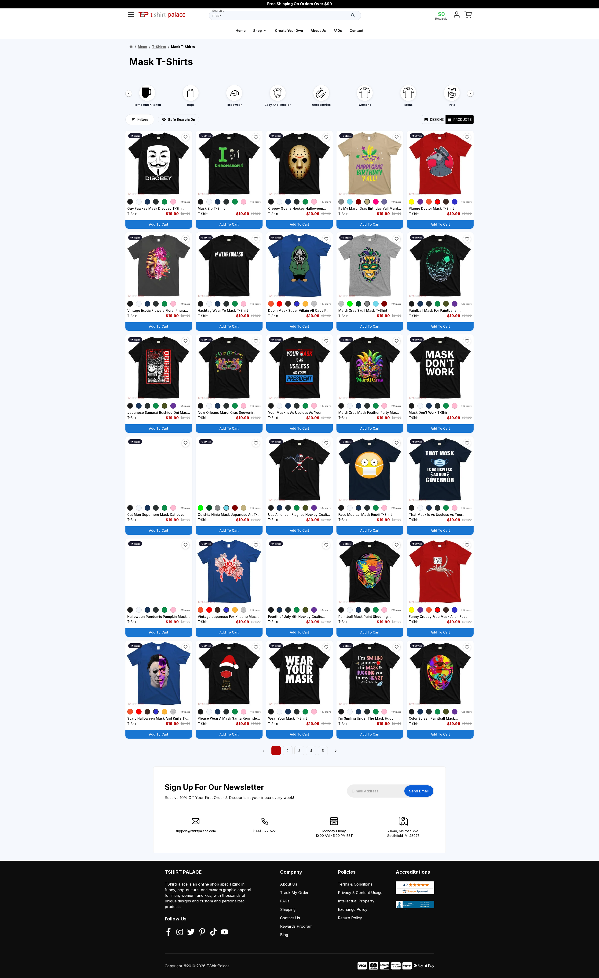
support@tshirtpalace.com (195, 831)
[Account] (456, 15)
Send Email (419, 791)
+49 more (184, 201)
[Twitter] (191, 932)
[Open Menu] (131, 15)
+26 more (466, 303)
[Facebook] (168, 932)
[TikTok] (213, 932)
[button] (186, 137)
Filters (142, 119)
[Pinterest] (202, 932)
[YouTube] (224, 932)
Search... (218, 10)
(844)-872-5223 (265, 831)
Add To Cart (158, 224)
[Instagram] (179, 932)
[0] (468, 15)
